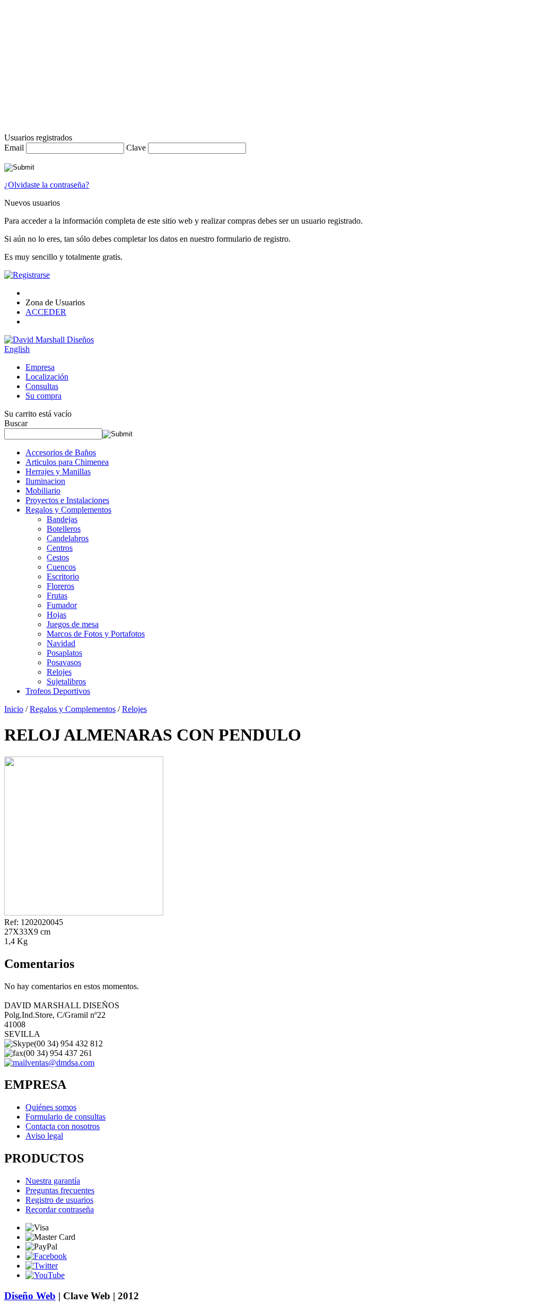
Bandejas (62, 519)
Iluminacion (45, 481)
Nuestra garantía (52, 1180)
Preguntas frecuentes (59, 1190)
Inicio (13, 709)
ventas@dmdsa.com (60, 1062)
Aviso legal (44, 1135)
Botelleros (64, 528)
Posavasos (64, 662)
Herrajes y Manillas (58, 471)
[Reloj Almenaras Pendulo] (83, 912)
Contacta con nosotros (62, 1126)
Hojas (56, 614)
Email (14, 147)
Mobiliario (42, 490)
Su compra (43, 395)
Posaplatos (64, 652)
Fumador (62, 605)
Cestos (58, 557)
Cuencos (61, 566)
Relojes (59, 671)
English (17, 349)
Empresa (40, 367)
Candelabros (68, 538)
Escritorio (63, 576)
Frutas (57, 595)
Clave (136, 147)
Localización (46, 376)
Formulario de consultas (65, 1116)
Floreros (60, 586)
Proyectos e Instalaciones (67, 500)
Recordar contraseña (59, 1209)
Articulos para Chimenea (67, 461)
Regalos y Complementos (68, 509)
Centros (60, 547)
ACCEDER (45, 311)
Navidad (61, 643)
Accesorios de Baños (60, 452)
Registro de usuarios (59, 1199)
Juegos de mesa (73, 624)
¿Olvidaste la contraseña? (46, 184)
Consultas (41, 386)
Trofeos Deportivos (57, 690)
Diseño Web (30, 1295)
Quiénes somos (50, 1107)
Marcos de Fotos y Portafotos (96, 633)
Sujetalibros (66, 681)
